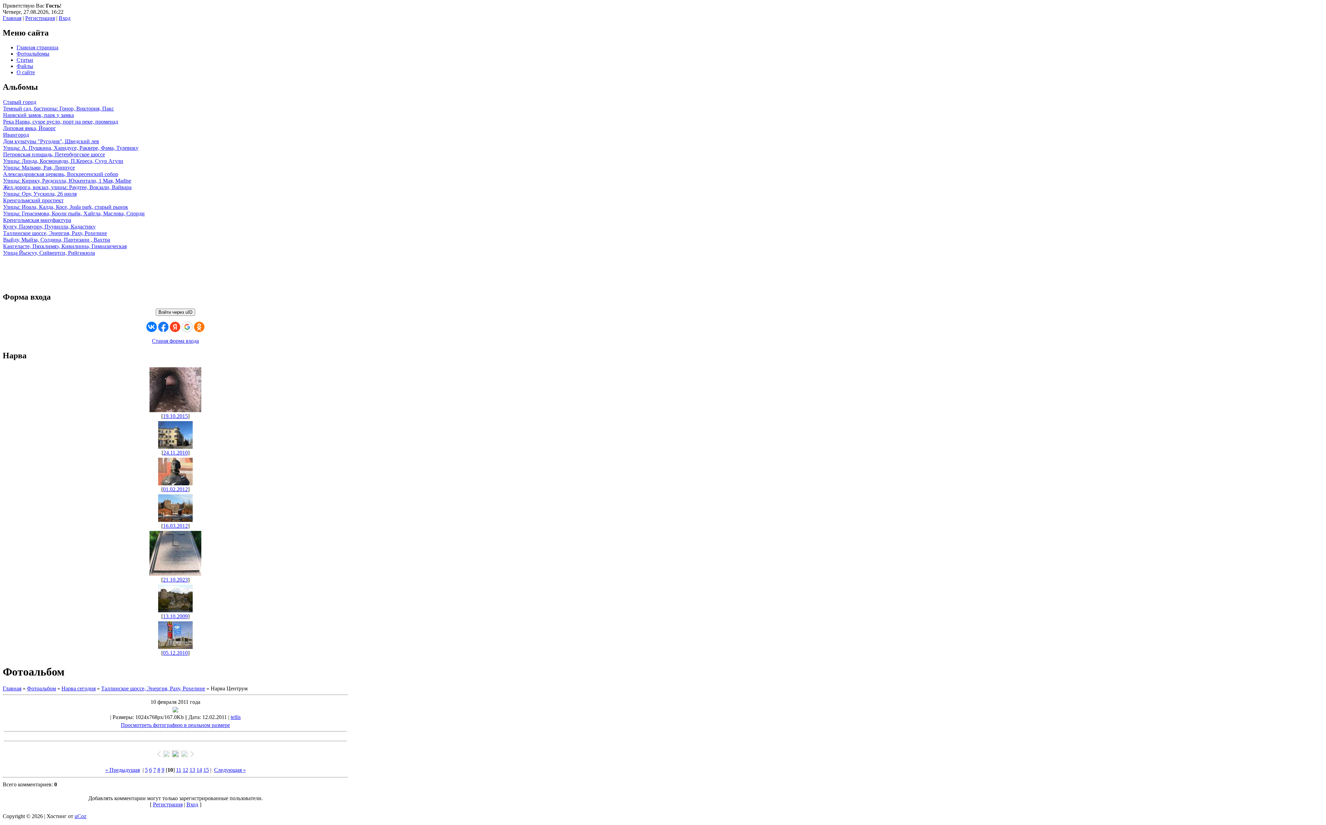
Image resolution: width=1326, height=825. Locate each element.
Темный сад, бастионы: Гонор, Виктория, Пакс (58, 108)
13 (192, 770)
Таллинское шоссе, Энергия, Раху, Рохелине (55, 233)
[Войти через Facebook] (163, 327)
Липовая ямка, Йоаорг (29, 128)
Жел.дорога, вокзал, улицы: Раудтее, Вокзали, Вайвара (67, 187)
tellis (236, 717)
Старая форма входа (175, 341)
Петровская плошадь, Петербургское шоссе (54, 154)
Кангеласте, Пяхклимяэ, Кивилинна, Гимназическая (65, 246)
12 (185, 770)
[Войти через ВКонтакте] (151, 327)
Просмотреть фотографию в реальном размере (175, 725)
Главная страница (37, 47)
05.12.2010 (175, 653)
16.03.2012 (175, 526)
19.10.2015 (175, 416)
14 (199, 770)
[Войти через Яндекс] (175, 327)
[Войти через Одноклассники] (199, 327)
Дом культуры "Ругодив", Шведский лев (51, 141)
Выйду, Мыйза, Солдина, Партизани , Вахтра (56, 240)
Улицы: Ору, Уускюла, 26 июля (40, 194)
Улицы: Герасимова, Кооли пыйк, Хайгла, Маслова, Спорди (74, 213)
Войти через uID (175, 312)
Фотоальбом (41, 688)
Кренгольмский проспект (33, 200)
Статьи (25, 60)
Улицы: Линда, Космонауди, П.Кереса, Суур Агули (63, 161)
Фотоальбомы (33, 54)
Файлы (25, 66)
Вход (64, 18)
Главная (12, 18)
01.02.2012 (175, 489)
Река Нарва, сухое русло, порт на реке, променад (60, 122)
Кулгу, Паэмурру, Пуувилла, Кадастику (49, 227)
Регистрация (40, 18)
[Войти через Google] (187, 326)
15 (206, 770)
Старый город (19, 102)
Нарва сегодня (78, 688)
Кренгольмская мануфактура (37, 220)
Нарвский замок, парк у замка (38, 115)
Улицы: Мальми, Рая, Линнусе (39, 168)
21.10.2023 (175, 580)
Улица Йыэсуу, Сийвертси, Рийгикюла (49, 253)
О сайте (26, 72)
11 (178, 770)
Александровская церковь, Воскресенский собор (60, 174)
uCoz (80, 816)
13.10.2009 (175, 616)
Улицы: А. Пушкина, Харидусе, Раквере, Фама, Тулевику (70, 148)
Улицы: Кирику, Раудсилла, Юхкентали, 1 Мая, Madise (67, 181)
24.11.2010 (175, 453)
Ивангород (16, 135)
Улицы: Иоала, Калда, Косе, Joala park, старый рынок (65, 207)
